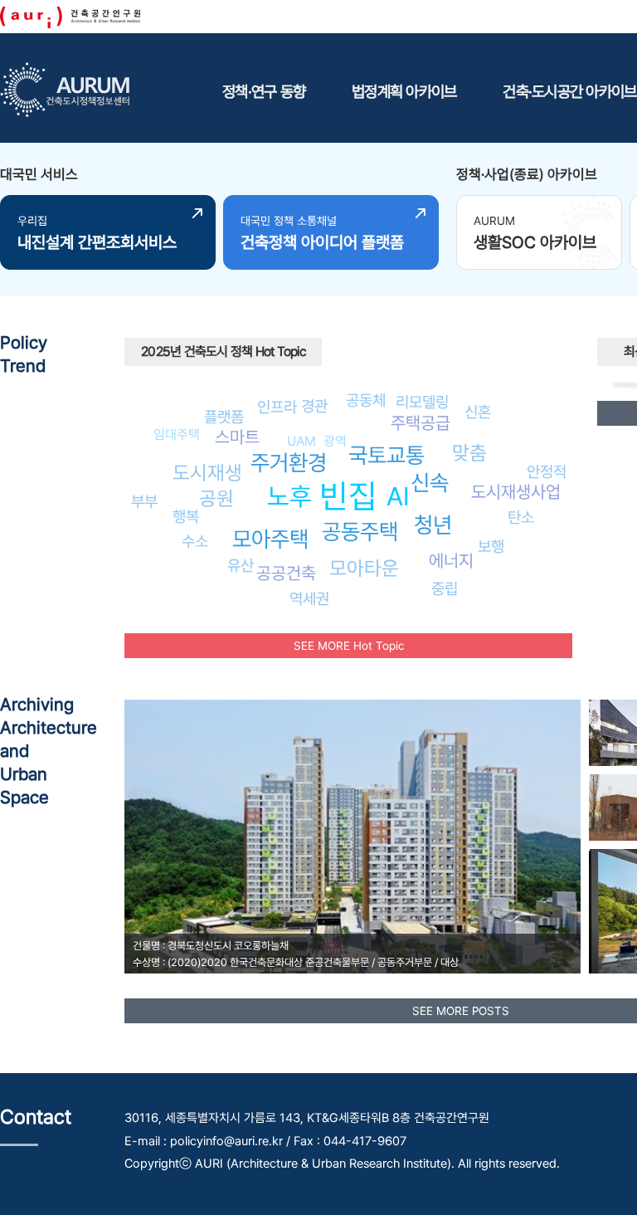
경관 (314, 406)
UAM (301, 441)
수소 (195, 541)
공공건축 (286, 573)
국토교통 (386, 455)
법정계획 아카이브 (404, 91)
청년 (433, 525)
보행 (491, 546)
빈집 (348, 495)
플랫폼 (224, 416)
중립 (444, 588)
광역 (335, 441)
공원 (216, 498)
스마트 (237, 437)
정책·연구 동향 (263, 91)
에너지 (451, 560)
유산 (240, 565)
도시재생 (207, 473)
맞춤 (469, 453)
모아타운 (364, 568)
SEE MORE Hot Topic (349, 645)
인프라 (277, 407)
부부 (144, 501)
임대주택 (176, 434)
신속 (430, 482)
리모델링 (422, 402)
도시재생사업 (516, 491)
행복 (186, 516)
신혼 (477, 412)
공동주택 (360, 531)
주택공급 (420, 422)
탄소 (521, 517)
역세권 (309, 598)
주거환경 (288, 463)
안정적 (546, 471)
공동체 (366, 400)
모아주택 (270, 539)
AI (398, 496)
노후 (289, 496)
